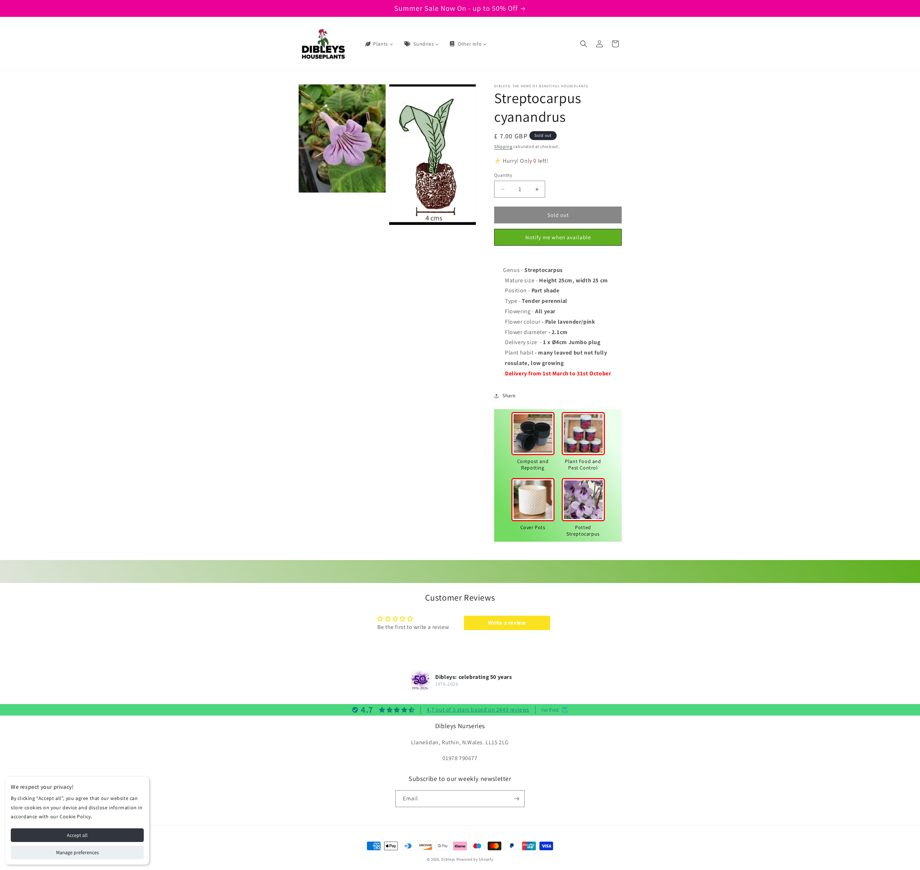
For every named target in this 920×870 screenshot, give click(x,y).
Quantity (503, 175)
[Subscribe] (516, 798)
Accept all (77, 835)
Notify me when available (558, 237)
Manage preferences (77, 852)
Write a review (507, 622)
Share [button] (509, 395)
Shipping (503, 146)
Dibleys (448, 859)
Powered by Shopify (474, 859)
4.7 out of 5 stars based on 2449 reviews (478, 709)
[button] (584, 44)
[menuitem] (378, 43)
